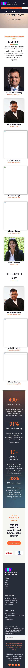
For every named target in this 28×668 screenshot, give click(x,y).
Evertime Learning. (14, 660)
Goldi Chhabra (14, 262)
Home (8, 19)
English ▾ (24, 8)
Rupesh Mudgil (14, 195)
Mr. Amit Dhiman (14, 160)
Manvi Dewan (14, 382)
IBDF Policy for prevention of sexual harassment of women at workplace (14, 646)
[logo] (9, 3)
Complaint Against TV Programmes (11, 8)
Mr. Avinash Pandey (14, 92)
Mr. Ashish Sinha (14, 124)
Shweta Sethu (14, 231)
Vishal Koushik (14, 348)
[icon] (9, 665)
